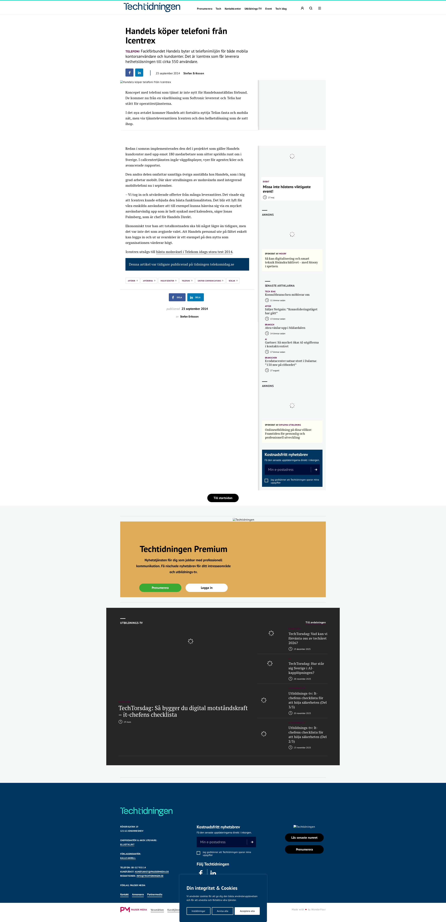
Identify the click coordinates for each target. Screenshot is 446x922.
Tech (218, 8)
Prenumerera (204, 8)
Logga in (207, 588)
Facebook (201, 873)
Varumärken (157, 909)
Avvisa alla (222, 911)
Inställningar (198, 911)
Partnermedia (154, 894)
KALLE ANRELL (128, 858)
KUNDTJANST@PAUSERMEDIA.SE (152, 871)
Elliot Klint (127, 844)
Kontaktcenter (233, 8)
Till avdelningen (316, 622)
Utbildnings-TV (253, 8)
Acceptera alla (247, 911)
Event (268, 8)
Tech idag (281, 8)
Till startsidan (223, 498)
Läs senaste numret (304, 838)
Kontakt (124, 894)
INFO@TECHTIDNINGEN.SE (150, 875)
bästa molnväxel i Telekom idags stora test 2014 (194, 251)
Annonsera (138, 894)
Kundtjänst (173, 909)
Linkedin (213, 873)
